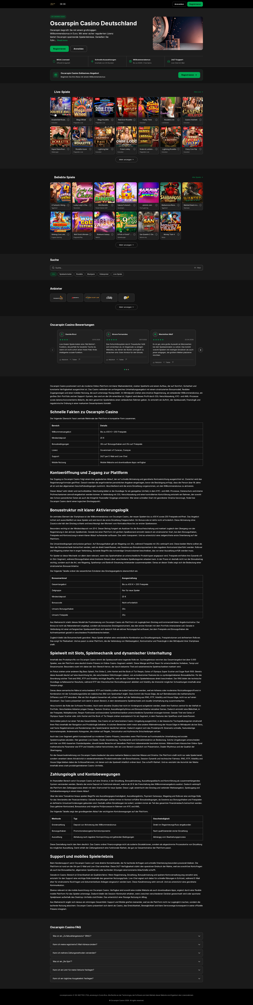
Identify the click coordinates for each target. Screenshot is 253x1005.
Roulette (79, 274)
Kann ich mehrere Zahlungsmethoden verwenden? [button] (74, 953)
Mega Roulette (103, 120)
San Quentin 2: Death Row (147, 234)
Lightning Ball (103, 149)
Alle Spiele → (197, 177)
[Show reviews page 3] (128, 369)
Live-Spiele (117, 274)
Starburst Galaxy (103, 234)
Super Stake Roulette (59, 149)
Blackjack (91, 274)
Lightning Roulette (169, 149)
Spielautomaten (66, 274)
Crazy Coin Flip (191, 149)
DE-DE (63, 4)
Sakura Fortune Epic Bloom (125, 205)
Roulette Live (169, 120)
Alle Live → (198, 92)
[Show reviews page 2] (126, 369)
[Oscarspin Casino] (52, 4)
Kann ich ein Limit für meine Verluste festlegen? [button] (73, 970)
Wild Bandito (103, 205)
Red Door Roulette (125, 120)
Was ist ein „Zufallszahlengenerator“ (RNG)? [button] (72, 936)
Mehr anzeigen (125, 159)
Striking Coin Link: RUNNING (59, 234)
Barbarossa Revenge (169, 205)
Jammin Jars (147, 205)
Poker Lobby (125, 149)
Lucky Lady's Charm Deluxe (81, 205)
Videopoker (103, 274)
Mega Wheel (81, 120)
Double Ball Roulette (59, 120)
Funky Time (147, 120)
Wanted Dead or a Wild (191, 205)
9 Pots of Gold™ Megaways (125, 234)
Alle (53, 274)
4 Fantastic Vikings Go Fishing (59, 205)
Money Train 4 (169, 234)
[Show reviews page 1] (124, 369)
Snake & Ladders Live (147, 149)
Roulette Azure (81, 149)
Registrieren (195, 4)
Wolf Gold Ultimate (81, 234)
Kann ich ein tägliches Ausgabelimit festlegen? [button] (73, 978)
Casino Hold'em (191, 120)
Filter (199, 268)
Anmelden (179, 4)
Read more (62, 40)
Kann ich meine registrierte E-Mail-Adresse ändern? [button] (75, 944)
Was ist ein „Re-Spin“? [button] (62, 961)
